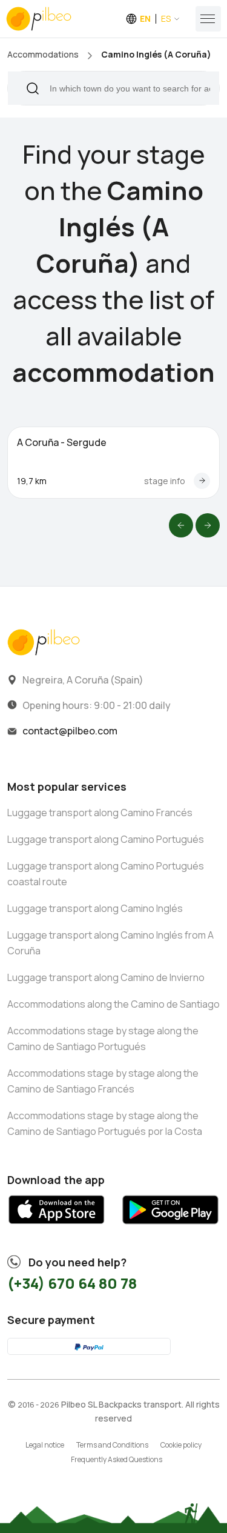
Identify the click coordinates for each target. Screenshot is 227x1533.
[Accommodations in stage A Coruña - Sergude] (202, 481)
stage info (164, 481)
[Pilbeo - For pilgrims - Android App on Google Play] (170, 1228)
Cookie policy (181, 1445)
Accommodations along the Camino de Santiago (113, 1004)
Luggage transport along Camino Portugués (105, 839)
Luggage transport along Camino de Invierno (106, 977)
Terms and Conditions (112, 1445)
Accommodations (43, 54)
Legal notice (44, 1445)
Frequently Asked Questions (116, 1459)
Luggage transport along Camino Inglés (95, 908)
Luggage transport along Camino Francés (99, 812)
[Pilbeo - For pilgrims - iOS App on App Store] (56, 1228)
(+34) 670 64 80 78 (72, 1283)
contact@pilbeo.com (69, 730)
